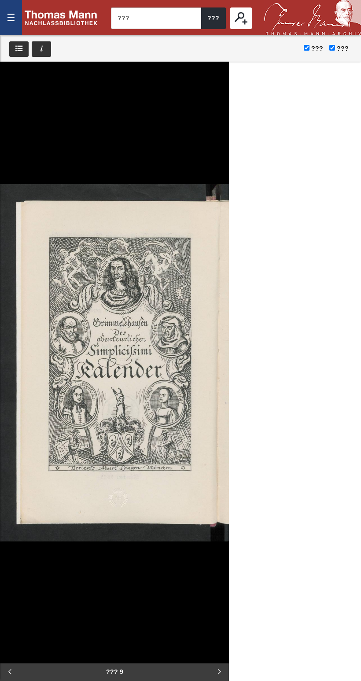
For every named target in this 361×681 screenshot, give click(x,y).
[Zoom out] (13, 75)
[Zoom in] (13, 127)
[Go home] (13, 101)
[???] (241, 18)
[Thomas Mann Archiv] (312, 17)
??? (61, 17)
